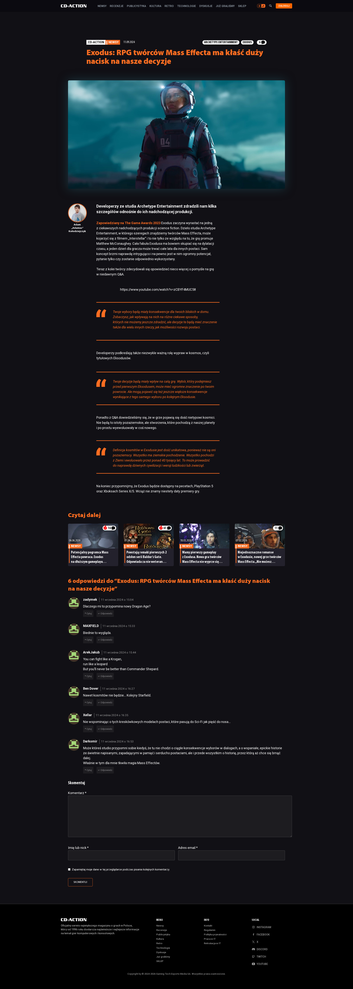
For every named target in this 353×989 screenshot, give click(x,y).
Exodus (247, 42)
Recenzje (117, 6)
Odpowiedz (106, 613)
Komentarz (77, 793)
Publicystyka (136, 6)
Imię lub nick (78, 848)
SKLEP (242, 6)
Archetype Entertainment (221, 42)
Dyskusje (206, 6)
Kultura (155, 6)
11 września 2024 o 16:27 (118, 688)
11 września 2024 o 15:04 (117, 599)
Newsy (102, 6)
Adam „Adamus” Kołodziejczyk (77, 228)
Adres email (188, 848)
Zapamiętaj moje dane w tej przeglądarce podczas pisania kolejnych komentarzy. (121, 869)
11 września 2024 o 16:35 (112, 715)
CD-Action (96, 42)
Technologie (186, 6)
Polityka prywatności (215, 934)
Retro (169, 6)
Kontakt (208, 925)
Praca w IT (210, 939)
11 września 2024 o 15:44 (119, 652)
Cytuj (89, 613)
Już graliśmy (225, 6)
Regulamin (209, 930)
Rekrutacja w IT (212, 943)
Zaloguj (284, 5)
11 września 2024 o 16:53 (117, 741)
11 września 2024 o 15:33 (118, 626)
